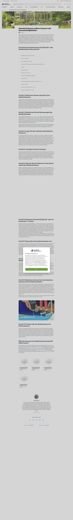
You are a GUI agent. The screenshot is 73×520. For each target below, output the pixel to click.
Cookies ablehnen (38, 261)
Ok (36, 269)
